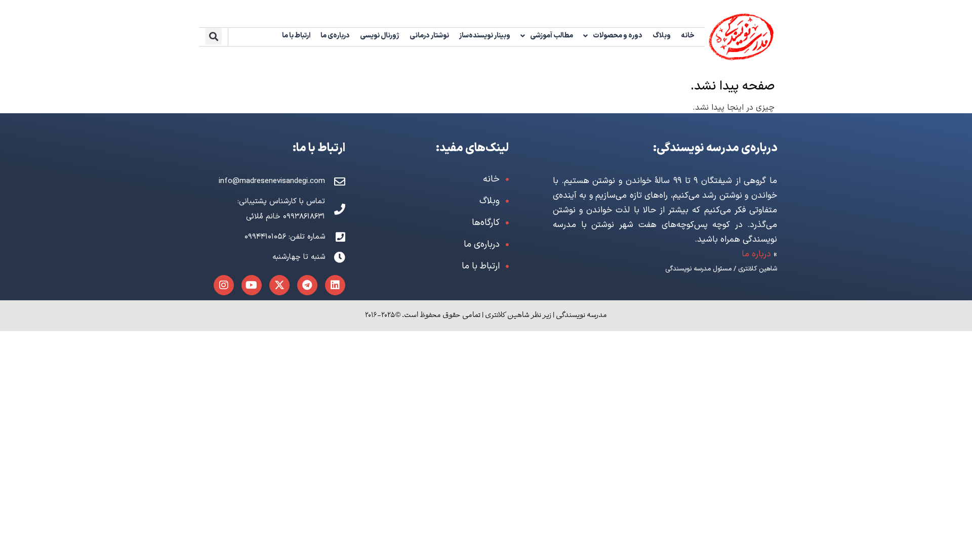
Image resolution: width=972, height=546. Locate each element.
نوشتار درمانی (429, 35)
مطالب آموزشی (551, 35)
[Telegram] (307, 285)
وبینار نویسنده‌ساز (484, 35)
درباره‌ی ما (335, 35)
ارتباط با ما (296, 35)
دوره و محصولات (617, 35)
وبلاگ (662, 35)
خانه (688, 35)
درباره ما (756, 254)
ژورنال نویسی (379, 35)
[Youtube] (251, 285)
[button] (213, 36)
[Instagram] (224, 285)
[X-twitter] (279, 285)
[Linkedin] (335, 285)
